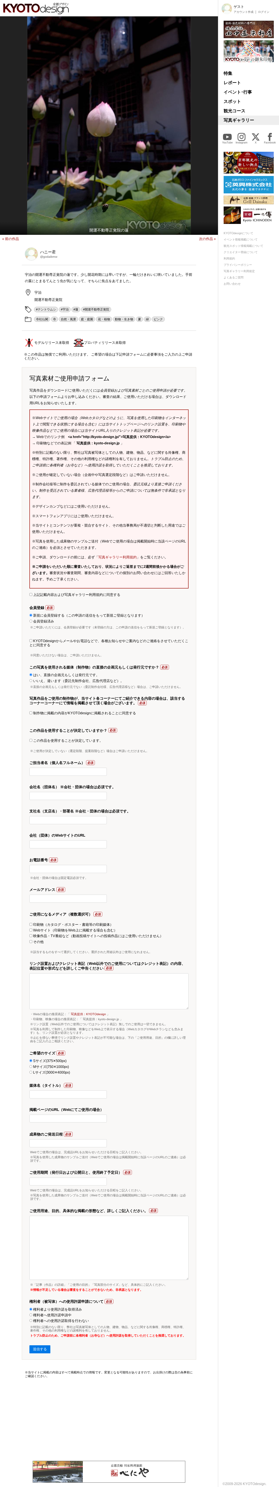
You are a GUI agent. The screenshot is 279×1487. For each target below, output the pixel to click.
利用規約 (229, 258)
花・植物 (104, 319)
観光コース (234, 110)
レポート (232, 82)
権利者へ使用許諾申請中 (51, 1315)
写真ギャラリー (239, 120)
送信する (40, 1349)
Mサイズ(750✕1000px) (50, 1067)
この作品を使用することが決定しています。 (67, 740)
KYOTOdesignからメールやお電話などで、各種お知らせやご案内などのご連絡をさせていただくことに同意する (108, 643)
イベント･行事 (238, 92)
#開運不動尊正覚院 (96, 309)
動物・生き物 (124, 319)
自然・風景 (68, 319)
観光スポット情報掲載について (243, 246)
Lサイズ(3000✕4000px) (51, 1072)
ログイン (263, 12)
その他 (38, 942)
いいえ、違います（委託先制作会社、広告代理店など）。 (78, 681)
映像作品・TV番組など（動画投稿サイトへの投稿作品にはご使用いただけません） (97, 936)
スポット (232, 101)
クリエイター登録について (241, 252)
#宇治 (65, 309)
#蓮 (75, 309)
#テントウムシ (46, 309)
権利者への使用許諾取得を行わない (60, 1321)
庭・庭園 (87, 319)
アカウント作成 (243, 12)
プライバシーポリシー (238, 264)
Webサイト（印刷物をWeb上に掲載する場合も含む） (74, 930)
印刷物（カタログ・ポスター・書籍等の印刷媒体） (72, 924)
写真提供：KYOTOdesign (88, 1014)
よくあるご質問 (233, 277)
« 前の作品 (10, 239)
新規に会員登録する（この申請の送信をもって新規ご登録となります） (88, 615)
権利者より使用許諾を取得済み (57, 1309)
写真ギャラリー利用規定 (239, 271)
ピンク (158, 319)
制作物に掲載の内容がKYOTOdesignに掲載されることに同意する (84, 713)
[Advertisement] (109, 1419)
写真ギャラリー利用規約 (117, 557)
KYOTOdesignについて (238, 233)
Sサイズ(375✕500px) (49, 1061)
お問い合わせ (232, 283)
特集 (228, 73)
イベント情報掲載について (241, 239)
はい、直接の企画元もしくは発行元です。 (65, 675)
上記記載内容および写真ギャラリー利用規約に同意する (76, 595)
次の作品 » (207, 239)
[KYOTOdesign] (36, 12)
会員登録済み (43, 621)
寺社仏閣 (42, 319)
